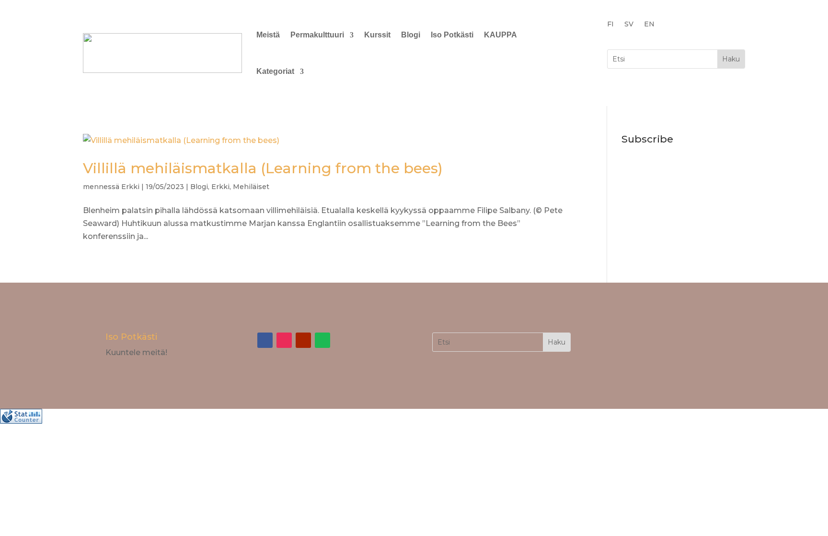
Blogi (410, 35)
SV (628, 24)
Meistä (268, 35)
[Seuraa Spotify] (322, 340)
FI (610, 24)
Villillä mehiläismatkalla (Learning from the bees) (263, 168)
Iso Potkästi (452, 35)
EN (649, 24)
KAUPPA (500, 35)
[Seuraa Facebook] (265, 340)
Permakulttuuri (317, 35)
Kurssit (377, 35)
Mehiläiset (251, 186)
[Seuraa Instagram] (284, 340)
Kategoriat (275, 71)
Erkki (130, 186)
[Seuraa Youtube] (303, 340)
